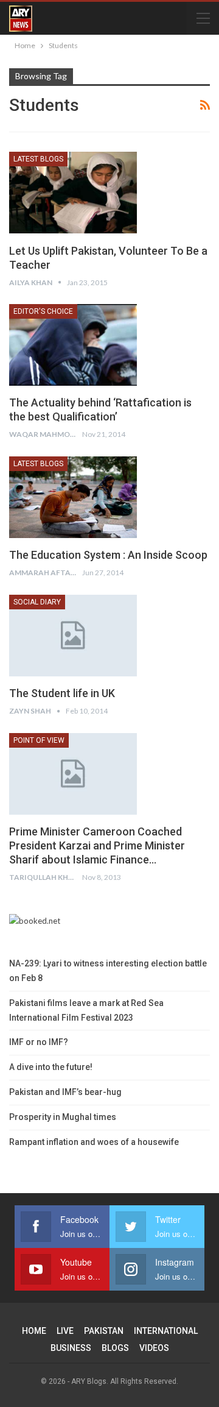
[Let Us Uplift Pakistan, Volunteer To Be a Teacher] (73, 192)
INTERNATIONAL (166, 1331)
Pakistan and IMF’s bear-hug (65, 1092)
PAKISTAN (103, 1331)
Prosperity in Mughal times (62, 1117)
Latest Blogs (38, 159)
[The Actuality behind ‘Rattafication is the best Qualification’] (73, 345)
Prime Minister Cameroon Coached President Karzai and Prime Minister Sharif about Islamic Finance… (97, 845)
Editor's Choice (43, 311)
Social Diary (37, 602)
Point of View (38, 740)
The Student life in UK (62, 693)
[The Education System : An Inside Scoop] (73, 497)
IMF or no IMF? (38, 1042)
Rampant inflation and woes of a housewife (94, 1142)
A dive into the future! (50, 1067)
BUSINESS (70, 1348)
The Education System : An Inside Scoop (108, 554)
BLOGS (115, 1348)
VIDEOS (154, 1348)
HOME (34, 1331)
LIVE (65, 1331)
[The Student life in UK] (73, 635)
